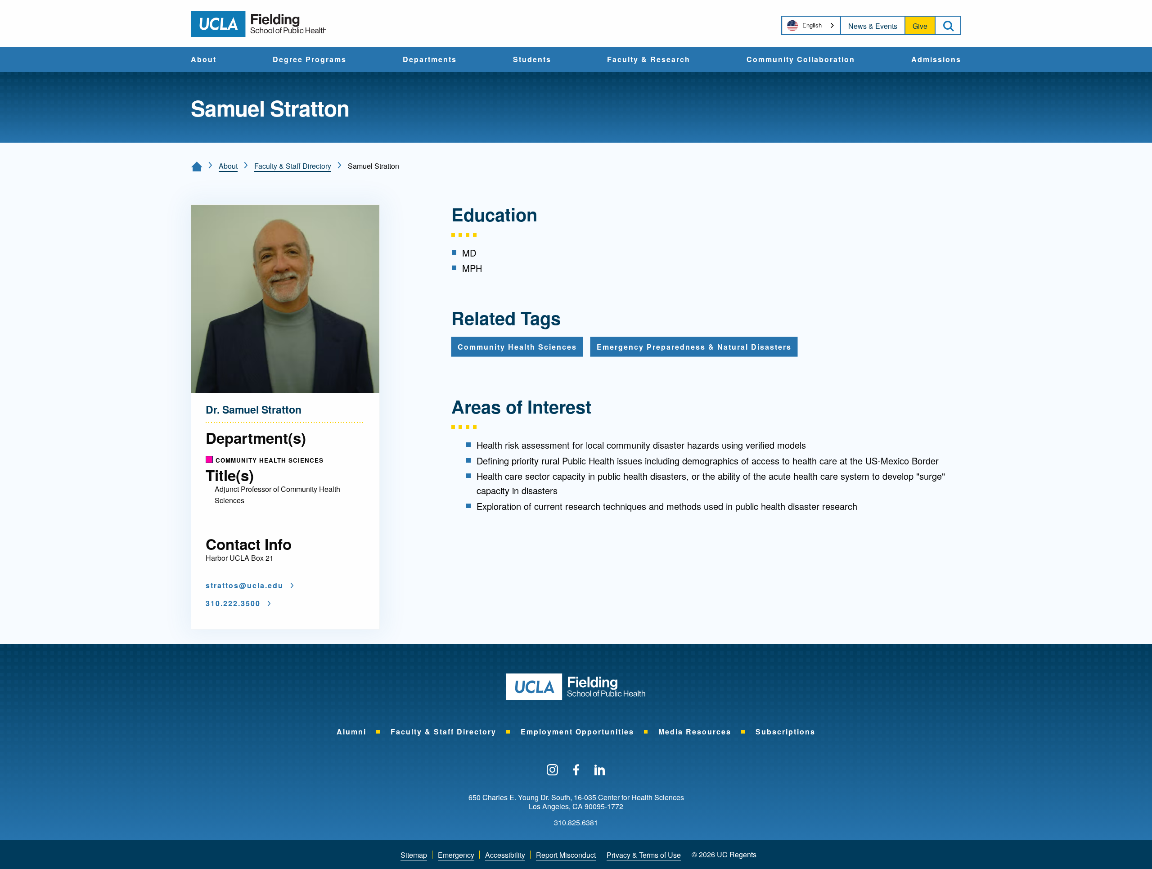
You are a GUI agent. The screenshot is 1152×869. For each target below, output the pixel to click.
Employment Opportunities (577, 731)
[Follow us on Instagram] (552, 770)
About (203, 59)
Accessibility (505, 855)
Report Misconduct (566, 855)
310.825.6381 (576, 822)
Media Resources (694, 731)
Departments (430, 59)
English (812, 25)
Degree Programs (309, 59)
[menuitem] (203, 59)
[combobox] (811, 25)
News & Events (872, 26)
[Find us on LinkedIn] (599, 770)
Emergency (456, 855)
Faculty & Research (648, 59)
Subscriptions (785, 731)
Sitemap (413, 855)
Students (532, 59)
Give (920, 26)
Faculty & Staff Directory (292, 166)
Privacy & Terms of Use (644, 855)
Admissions (936, 59)
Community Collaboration (801, 59)
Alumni (351, 731)
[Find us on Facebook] (576, 770)
